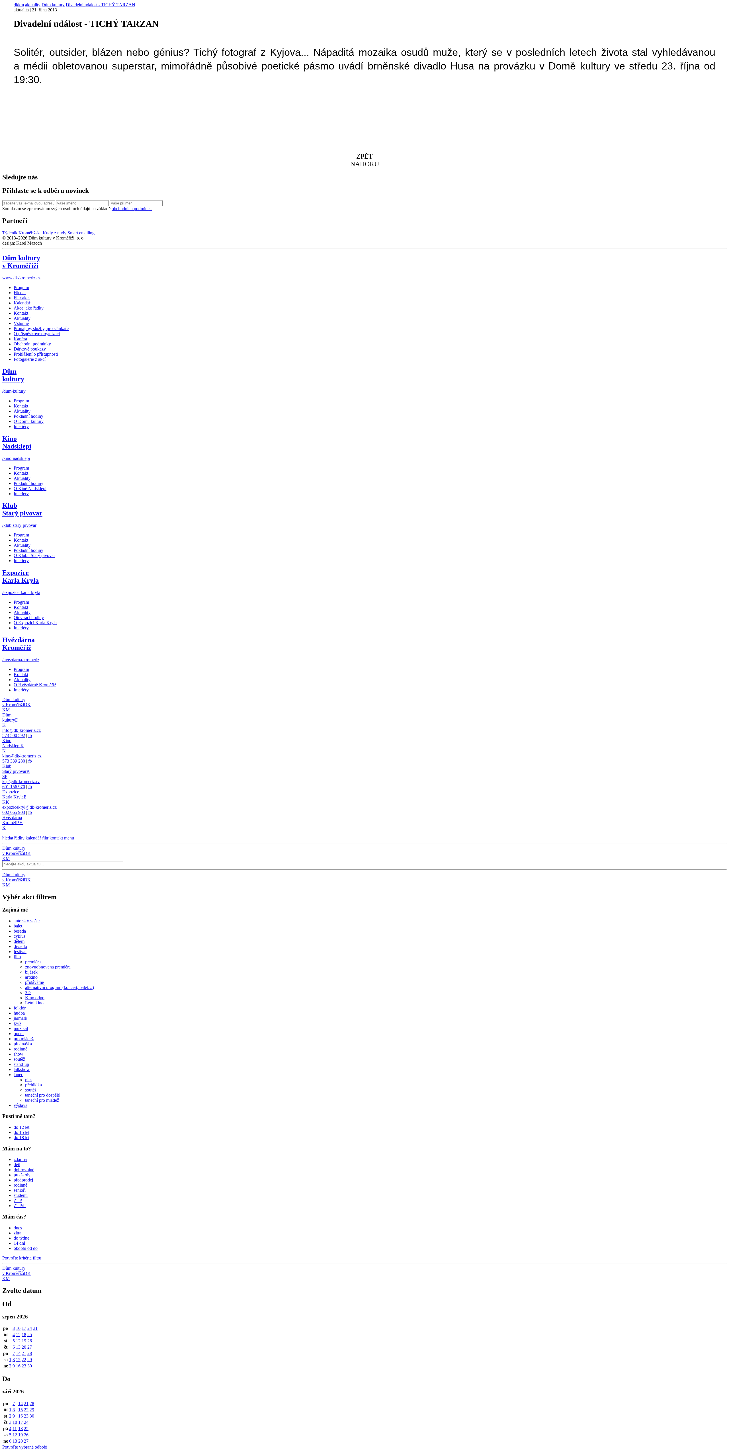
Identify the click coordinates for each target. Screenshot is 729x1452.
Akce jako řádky (29, 308)
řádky (19, 837)
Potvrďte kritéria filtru (21, 1258)
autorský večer (27, 920)
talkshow (22, 1069)
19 (24, 1340)
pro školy (22, 1174)
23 (24, 1365)
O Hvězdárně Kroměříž (35, 684)
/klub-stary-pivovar (19, 525)
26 (29, 1340)
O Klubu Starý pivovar (34, 555)
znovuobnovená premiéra (48, 966)
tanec (18, 1074)
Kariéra (20, 338)
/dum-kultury (14, 391)
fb (30, 735)
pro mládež (24, 1038)
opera (19, 1033)
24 (29, 1328)
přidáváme (34, 982)
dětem (19, 941)
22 (24, 1359)
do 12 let (21, 1127)
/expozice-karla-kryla (21, 592)
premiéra (33, 961)
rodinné (20, 1048)
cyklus (19, 936)
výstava (20, 1105)
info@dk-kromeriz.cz (21, 730)
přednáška (23, 1043)
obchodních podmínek (132, 208)
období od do (26, 1248)
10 (18, 1328)
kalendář (33, 837)
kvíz (17, 1023)
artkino (31, 977)
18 (24, 1334)
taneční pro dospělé (42, 1095)
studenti (21, 1195)
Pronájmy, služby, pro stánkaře (41, 328)
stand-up (21, 1064)
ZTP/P (20, 1205)
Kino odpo (34, 997)
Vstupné (21, 323)
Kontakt (21, 313)
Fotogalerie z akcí (30, 359)
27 (29, 1347)
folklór (20, 1007)
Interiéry (21, 426)
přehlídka (33, 1084)
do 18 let (21, 1137)
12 (18, 1340)
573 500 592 (13, 735)
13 (18, 1347)
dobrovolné (24, 1169)
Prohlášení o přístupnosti (36, 354)
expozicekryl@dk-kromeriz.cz (29, 807)
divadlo (20, 946)
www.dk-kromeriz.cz (21, 277)
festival (20, 951)
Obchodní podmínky (32, 343)
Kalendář (22, 302)
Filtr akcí (22, 297)
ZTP (18, 1200)
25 (29, 1334)
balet (18, 925)
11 (18, 1334)
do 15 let (21, 1132)
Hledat (20, 292)
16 (18, 1365)
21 (24, 1353)
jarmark (20, 1018)
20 (24, 1347)
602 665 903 (13, 812)
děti (17, 1164)
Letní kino (34, 1002)
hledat (7, 837)
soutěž (19, 1059)
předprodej (23, 1179)
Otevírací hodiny (29, 617)
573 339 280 (13, 761)
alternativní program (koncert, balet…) (59, 987)
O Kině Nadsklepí (30, 488)
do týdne (21, 1238)
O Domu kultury (29, 421)
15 (18, 1359)
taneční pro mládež (42, 1100)
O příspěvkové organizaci (37, 333)
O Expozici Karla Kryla (35, 622)
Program (21, 287)
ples (28, 1079)
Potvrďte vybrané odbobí (24, 1447)
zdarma (20, 1159)
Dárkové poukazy (30, 349)
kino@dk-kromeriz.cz (22, 755)
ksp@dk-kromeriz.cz (21, 781)
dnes (18, 1227)
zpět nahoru (364, 160)
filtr (45, 837)
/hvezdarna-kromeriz (20, 659)
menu (69, 837)
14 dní (19, 1243)
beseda (20, 931)
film (17, 956)
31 (35, 1328)
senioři (20, 1190)
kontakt (56, 837)
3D (28, 992)
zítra (17, 1232)
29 (29, 1359)
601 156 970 (13, 786)
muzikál (21, 1028)
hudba (19, 1013)
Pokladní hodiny (28, 416)
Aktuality (22, 318)
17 (24, 1328)
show (18, 1054)
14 (18, 1353)
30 (29, 1365)
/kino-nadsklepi (16, 458)
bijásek (31, 972)
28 (29, 1353)
